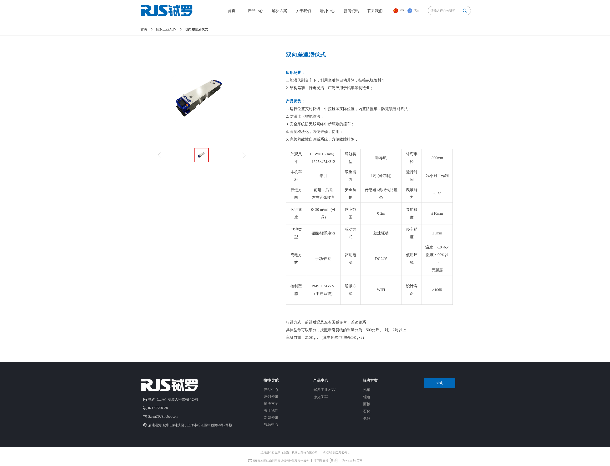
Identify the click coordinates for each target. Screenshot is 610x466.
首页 (144, 29)
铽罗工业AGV (166, 29)
